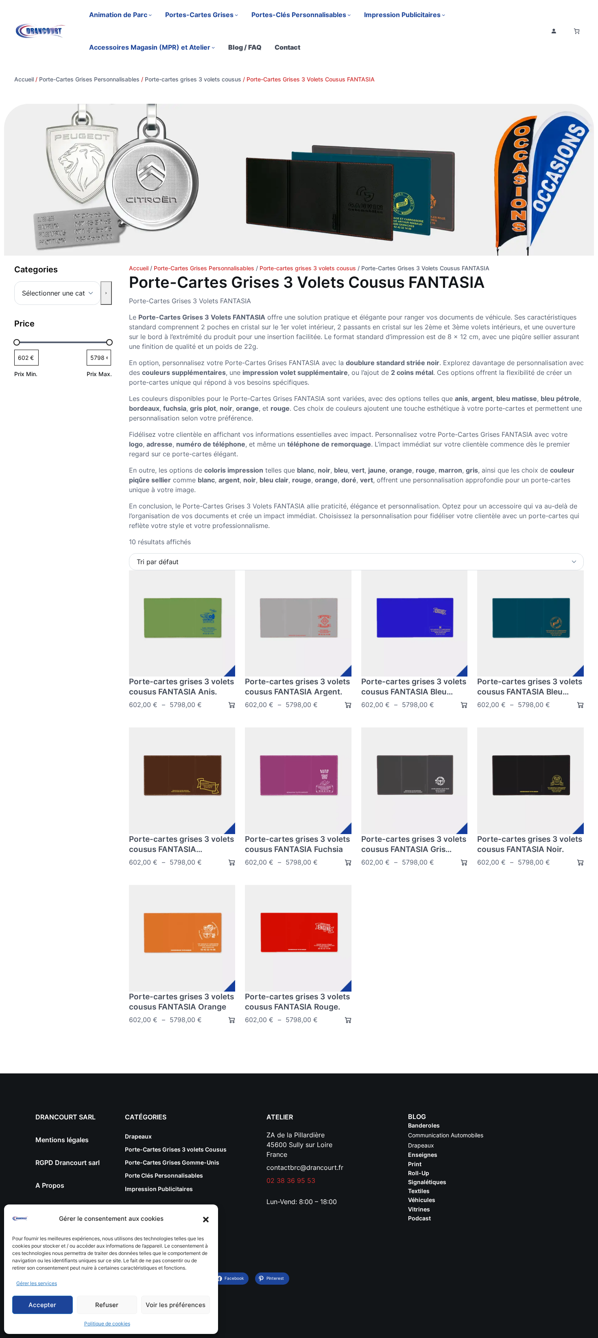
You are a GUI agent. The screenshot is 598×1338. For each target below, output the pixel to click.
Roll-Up (418, 1172)
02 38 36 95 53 (290, 1180)
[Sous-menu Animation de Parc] (150, 14)
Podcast (419, 1218)
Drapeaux (138, 1136)
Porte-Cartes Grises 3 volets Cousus (176, 1149)
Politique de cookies (107, 1323)
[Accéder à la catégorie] (105, 293)
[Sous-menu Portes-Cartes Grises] (236, 14)
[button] (206, 1219)
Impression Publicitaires (159, 1188)
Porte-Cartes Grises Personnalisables (89, 79)
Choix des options (228, 705)
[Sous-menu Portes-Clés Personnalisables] (349, 14)
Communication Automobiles (445, 1135)
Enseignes (422, 1154)
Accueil (24, 79)
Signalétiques (427, 1181)
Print (414, 1164)
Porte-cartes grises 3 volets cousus (193, 79)
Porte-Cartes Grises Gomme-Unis (172, 1162)
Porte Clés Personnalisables (164, 1175)
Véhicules (421, 1199)
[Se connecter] (554, 31)
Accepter (42, 1305)
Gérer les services (36, 1283)
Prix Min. (25, 373)
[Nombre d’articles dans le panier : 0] (577, 31)
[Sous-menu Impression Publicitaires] (443, 14)
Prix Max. (99, 373)
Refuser (106, 1305)
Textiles (419, 1190)
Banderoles (424, 1125)
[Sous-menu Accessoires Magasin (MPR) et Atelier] (213, 47)
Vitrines (419, 1209)
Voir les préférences (175, 1305)
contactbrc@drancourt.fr (304, 1167)
